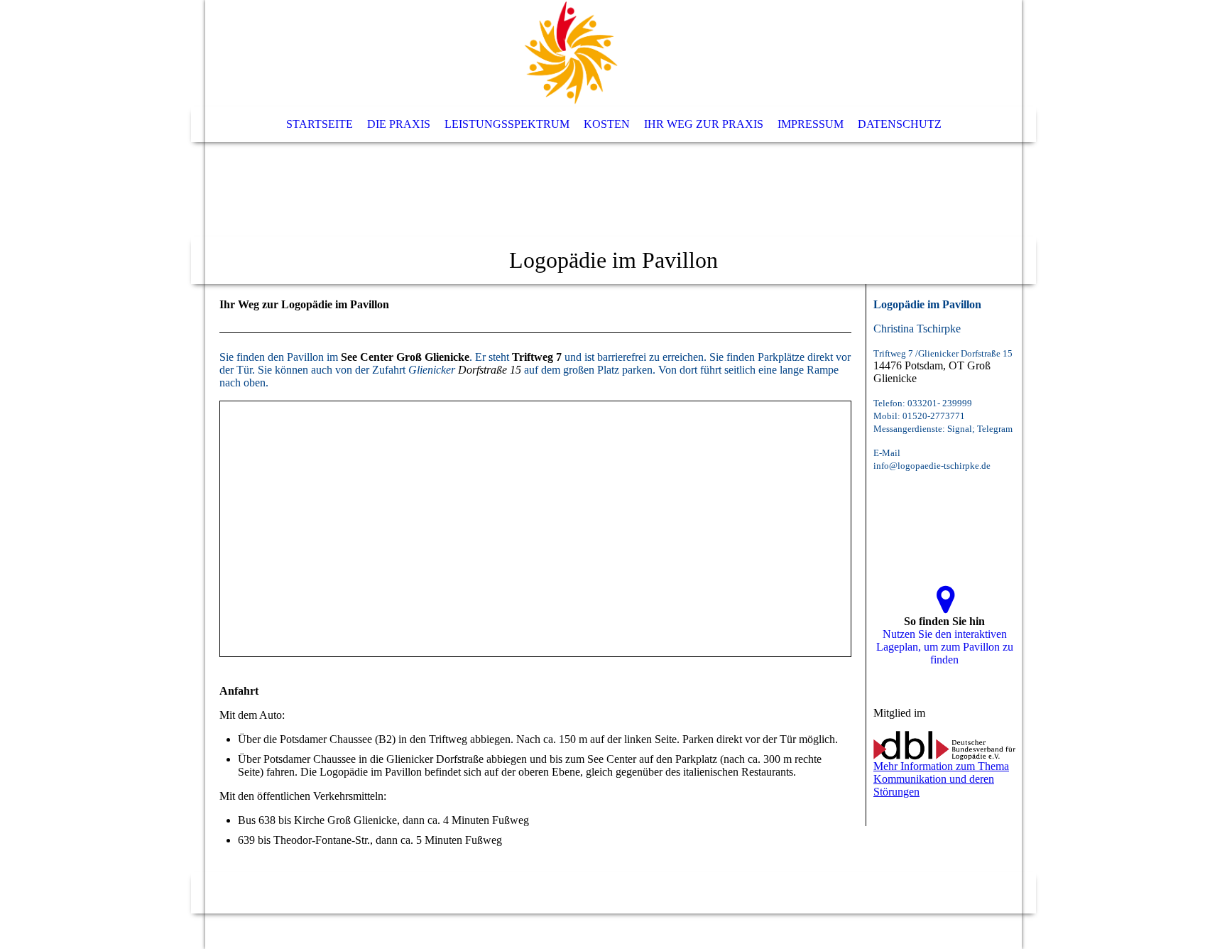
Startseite (319, 124)
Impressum (811, 124)
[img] (571, 53)
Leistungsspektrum (507, 124)
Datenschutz (900, 124)
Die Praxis (398, 124)
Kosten (607, 124)
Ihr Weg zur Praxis (703, 124)
